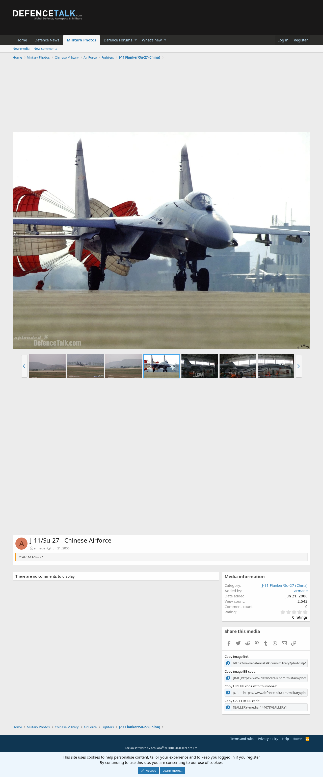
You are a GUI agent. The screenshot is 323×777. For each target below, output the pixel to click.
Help (285, 738)
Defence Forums (118, 39)
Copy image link (237, 656)
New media (21, 48)
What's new (152, 39)
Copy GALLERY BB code (242, 700)
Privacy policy (268, 738)
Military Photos (81, 39)
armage (39, 548)
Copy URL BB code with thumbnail (250, 686)
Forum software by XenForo (161, 748)
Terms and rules (242, 738)
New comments (45, 48)
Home (21, 39)
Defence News (47, 39)
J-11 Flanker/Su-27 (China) (285, 585)
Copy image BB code (240, 671)
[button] (135, 40)
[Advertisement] (161, 96)
